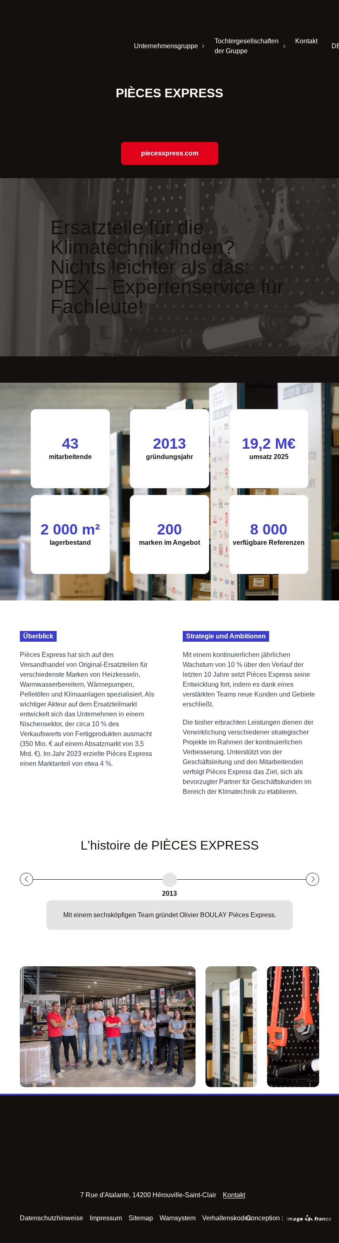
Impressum (106, 1218)
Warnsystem (178, 1218)
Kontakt (306, 41)
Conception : (270, 1218)
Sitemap (141, 1218)
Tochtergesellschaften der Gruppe (247, 46)
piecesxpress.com (169, 153)
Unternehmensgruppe (166, 45)
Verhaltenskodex (226, 1218)
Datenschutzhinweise (51, 1218)
